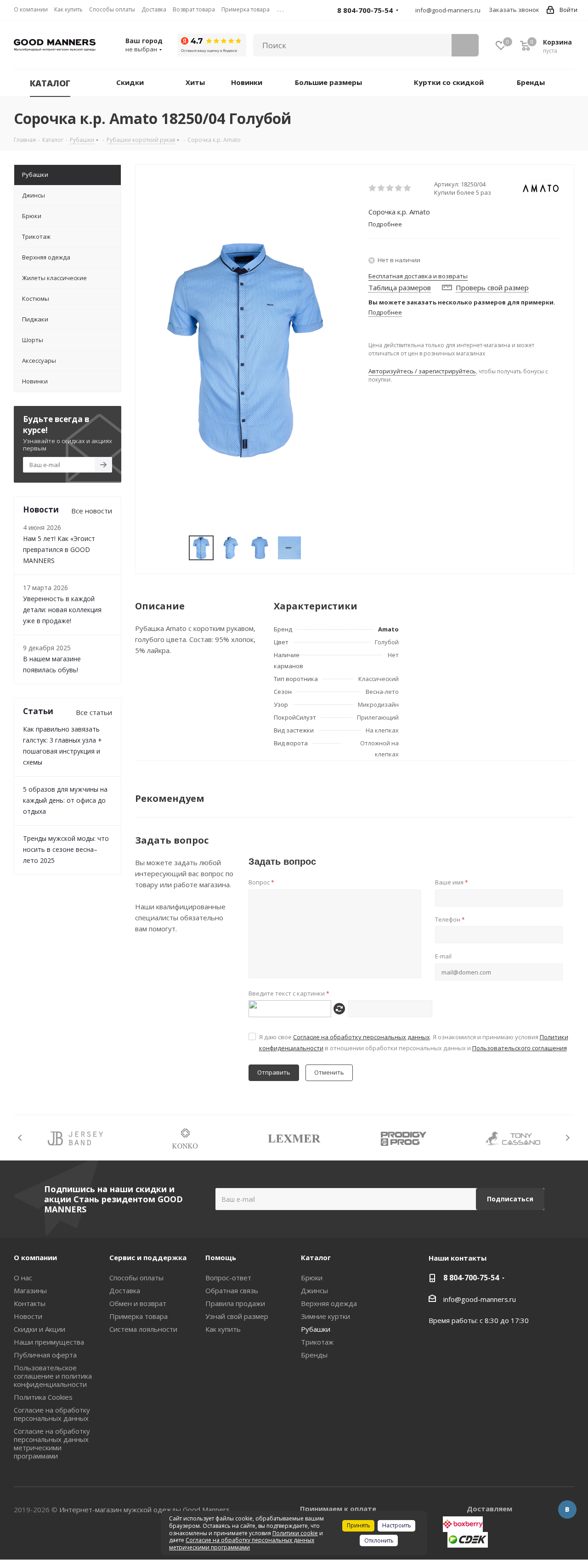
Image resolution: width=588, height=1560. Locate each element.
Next (567, 1137)
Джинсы (314, 1290)
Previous (20, 1137)
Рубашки (315, 1329)
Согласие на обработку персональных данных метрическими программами (52, 1443)
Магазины (30, 1290)
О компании (35, 1257)
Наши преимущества (49, 1341)
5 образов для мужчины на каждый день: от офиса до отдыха (65, 800)
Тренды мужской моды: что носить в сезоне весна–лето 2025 (66, 849)
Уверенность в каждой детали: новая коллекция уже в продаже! (62, 609)
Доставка (124, 1290)
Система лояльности (143, 1329)
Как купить (223, 1329)
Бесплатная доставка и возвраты (418, 276)
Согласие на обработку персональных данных (361, 1037)
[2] (381, 188)
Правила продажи (235, 1303)
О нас (23, 1277)
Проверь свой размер (492, 287)
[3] (390, 188)
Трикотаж (317, 1341)
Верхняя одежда (329, 1303)
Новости (28, 1316)
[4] (399, 188)
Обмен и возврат (137, 1303)
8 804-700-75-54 (471, 1278)
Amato (388, 629)
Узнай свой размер (236, 1316)
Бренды (314, 1354)
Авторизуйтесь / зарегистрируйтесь (422, 371)
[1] (372, 188)
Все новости (91, 510)
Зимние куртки (325, 1316)
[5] (407, 188)
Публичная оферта (45, 1354)
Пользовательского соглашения (519, 1048)
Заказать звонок (514, 10)
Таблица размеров (399, 287)
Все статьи (94, 712)
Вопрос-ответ (228, 1277)
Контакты (29, 1303)
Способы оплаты (136, 1277)
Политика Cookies (43, 1397)
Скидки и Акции (39, 1329)
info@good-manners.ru (448, 10)
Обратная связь (231, 1290)
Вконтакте (567, 1509)
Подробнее (385, 312)
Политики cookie (295, 1533)
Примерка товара (138, 1316)
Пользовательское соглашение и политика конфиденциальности (53, 1376)
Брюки (311, 1277)
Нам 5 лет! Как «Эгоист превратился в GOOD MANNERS (59, 549)
